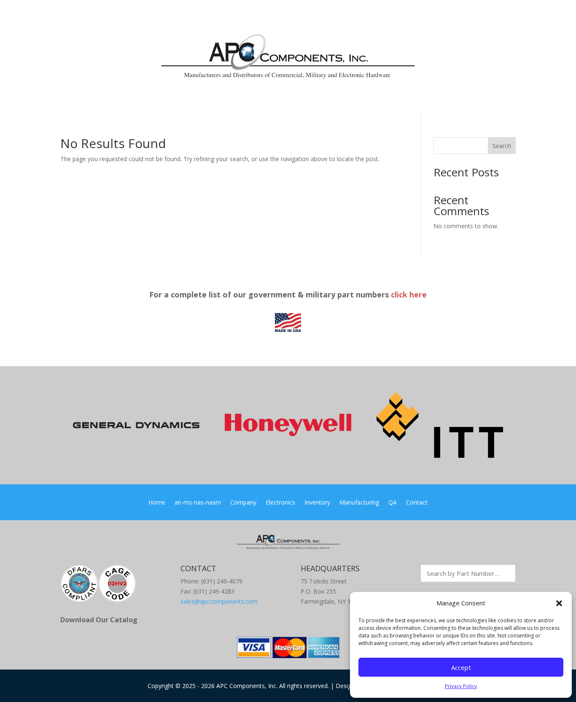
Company (243, 503)
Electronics (280, 503)
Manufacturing (359, 503)
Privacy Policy (461, 686)
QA (392, 503)
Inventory (317, 503)
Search (502, 146)
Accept (461, 667)
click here (409, 294)
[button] (559, 603)
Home (156, 503)
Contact (417, 503)
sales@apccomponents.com (219, 601)
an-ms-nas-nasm (198, 503)
